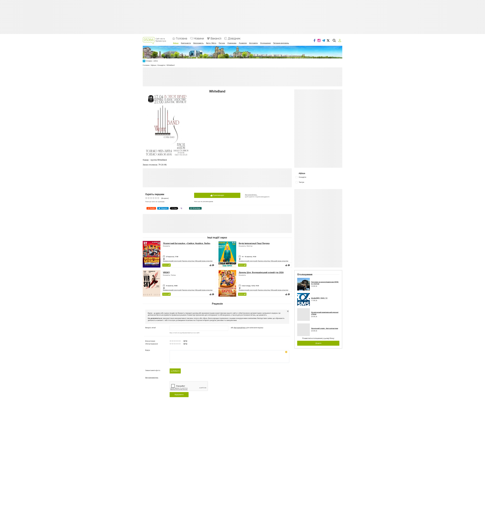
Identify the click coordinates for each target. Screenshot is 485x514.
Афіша (175, 43)
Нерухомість (198, 43)
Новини (199, 38)
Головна (181, 38)
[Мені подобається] (210, 265)
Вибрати (176, 371)
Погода (222, 43)
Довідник (234, 38)
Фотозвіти (253, 43)
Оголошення (265, 43)
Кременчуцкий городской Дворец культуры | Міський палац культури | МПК (190, 261)
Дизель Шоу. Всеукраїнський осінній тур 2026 (261, 272)
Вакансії (216, 38)
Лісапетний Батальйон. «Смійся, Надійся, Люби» (186, 243)
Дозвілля (243, 43)
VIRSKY (166, 272)
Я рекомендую (218, 195)
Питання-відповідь (281, 43)
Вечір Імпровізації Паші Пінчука (254, 243)
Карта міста (186, 43)
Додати (318, 343)
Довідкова (231, 43)
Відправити (179, 394)
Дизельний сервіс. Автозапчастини (324, 328)
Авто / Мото (211, 43)
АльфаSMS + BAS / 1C (319, 298)
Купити (165, 265)
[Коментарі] (213, 265)
